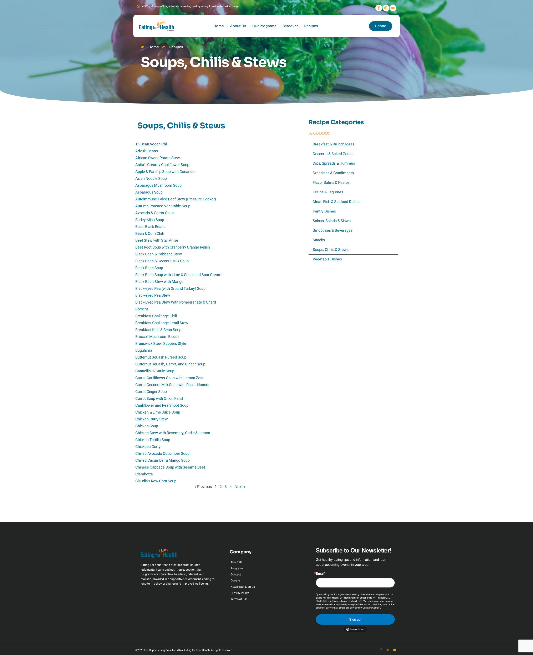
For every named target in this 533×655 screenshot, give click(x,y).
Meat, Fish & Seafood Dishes (336, 202)
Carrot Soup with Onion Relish (159, 398)
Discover (290, 26)
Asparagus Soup (149, 192)
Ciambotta (144, 474)
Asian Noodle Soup (151, 178)
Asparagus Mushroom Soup (158, 185)
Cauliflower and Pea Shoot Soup (161, 405)
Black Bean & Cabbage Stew (158, 254)
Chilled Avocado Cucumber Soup (162, 453)
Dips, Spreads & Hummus (334, 163)
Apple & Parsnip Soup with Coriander (165, 171)
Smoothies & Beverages (332, 230)
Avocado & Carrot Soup (154, 213)
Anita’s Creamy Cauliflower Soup (162, 164)
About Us (238, 26)
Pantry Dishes (324, 211)
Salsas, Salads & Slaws (332, 221)
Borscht (141, 309)
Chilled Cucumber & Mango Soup (162, 460)
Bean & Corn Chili (149, 233)
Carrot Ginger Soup (151, 391)
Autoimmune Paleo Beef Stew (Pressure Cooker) (175, 199)
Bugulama (143, 350)
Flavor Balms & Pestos (331, 182)
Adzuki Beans (146, 151)
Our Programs (264, 26)
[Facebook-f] (378, 8)
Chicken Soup (146, 426)
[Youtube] (393, 8)
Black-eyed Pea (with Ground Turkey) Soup (170, 288)
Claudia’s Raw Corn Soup (155, 481)
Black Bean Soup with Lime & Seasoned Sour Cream (178, 274)
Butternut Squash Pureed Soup (160, 357)
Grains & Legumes (328, 192)
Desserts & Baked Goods (333, 154)
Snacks (319, 240)
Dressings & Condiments (333, 173)
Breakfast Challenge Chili (156, 316)
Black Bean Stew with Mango (159, 281)
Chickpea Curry (148, 446)
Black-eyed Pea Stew (152, 295)
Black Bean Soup (149, 268)
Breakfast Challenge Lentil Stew (161, 323)
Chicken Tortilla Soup (152, 440)
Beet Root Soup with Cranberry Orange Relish (172, 247)
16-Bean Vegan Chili (151, 144)
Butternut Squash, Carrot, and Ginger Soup (170, 364)
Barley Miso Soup (149, 220)
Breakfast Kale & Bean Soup (158, 330)
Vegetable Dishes (327, 259)
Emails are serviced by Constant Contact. (360, 607)
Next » (240, 487)
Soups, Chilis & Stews (331, 249)
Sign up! (355, 619)
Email (320, 573)
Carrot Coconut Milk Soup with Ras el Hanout (172, 384)
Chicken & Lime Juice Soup (157, 412)
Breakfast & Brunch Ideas (333, 144)
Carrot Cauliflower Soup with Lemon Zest (169, 378)
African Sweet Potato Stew (157, 158)
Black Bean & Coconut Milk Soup (162, 261)
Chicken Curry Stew (151, 419)
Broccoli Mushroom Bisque (157, 336)
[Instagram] (385, 8)
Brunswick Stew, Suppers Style (160, 343)
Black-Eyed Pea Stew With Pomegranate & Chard (175, 302)
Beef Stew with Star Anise (156, 240)
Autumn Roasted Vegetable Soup (162, 206)
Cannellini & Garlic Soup (154, 371)
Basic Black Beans (150, 226)
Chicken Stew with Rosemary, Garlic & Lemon (172, 433)
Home (218, 26)
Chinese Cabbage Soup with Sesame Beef (170, 467)
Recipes (311, 26)
